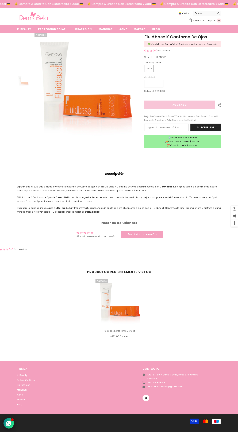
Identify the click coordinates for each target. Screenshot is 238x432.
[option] (84, 87)
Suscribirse (205, 127)
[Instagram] (146, 398)
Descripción (115, 173)
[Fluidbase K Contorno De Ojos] (119, 302)
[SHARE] (218, 105)
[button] (151, 50)
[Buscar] (207, 13)
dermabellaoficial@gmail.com (165, 386)
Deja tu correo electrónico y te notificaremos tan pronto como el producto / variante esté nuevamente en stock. (181, 118)
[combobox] (204, 13)
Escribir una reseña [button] (142, 234)
